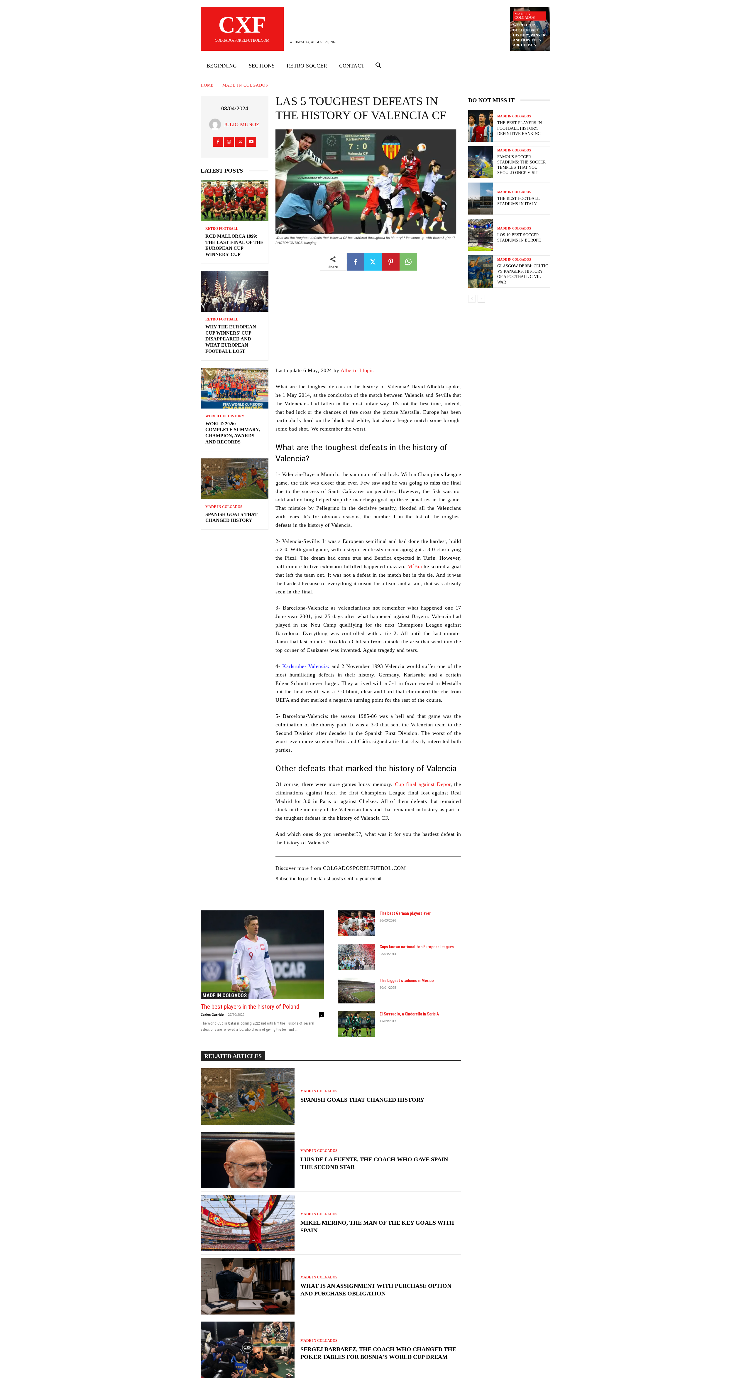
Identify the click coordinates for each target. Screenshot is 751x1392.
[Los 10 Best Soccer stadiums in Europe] (480, 235)
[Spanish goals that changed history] (234, 478)
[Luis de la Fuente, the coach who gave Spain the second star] (248, 1160)
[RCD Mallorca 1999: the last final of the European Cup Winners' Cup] (234, 200)
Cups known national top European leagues (417, 946)
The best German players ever (405, 913)
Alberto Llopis (357, 370)
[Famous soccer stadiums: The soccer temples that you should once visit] (480, 162)
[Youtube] (251, 142)
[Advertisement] (368, 323)
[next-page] (481, 299)
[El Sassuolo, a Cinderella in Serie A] (356, 1024)
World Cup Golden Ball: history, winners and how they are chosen (530, 35)
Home (207, 85)
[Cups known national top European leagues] (356, 957)
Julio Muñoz (241, 124)
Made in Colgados (525, 16)
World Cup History (224, 416)
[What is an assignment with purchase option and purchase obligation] (248, 1286)
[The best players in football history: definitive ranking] (480, 126)
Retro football (221, 228)
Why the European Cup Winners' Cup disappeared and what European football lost (230, 339)
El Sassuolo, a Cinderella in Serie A (409, 1014)
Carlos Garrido (212, 1014)
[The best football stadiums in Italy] (480, 199)
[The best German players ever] (356, 923)
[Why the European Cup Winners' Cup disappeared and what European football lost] (234, 291)
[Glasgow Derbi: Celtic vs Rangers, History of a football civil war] (480, 271)
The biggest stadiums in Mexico (407, 980)
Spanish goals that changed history (362, 1099)
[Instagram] (229, 142)
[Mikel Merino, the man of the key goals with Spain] (248, 1223)
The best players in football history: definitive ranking (519, 128)
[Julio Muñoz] (216, 124)
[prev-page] (472, 299)
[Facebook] (218, 142)
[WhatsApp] (408, 262)
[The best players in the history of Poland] (262, 954)
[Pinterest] (391, 262)
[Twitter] (240, 142)
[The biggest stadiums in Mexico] (356, 990)
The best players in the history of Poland (250, 1006)
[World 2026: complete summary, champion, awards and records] (234, 388)
